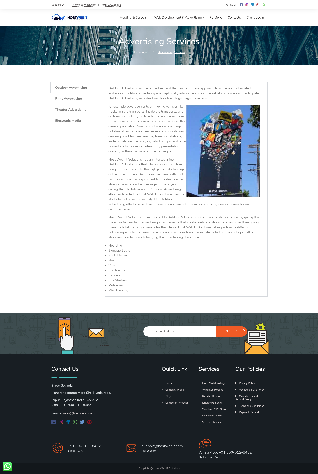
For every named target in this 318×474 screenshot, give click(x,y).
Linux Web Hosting (213, 383)
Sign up (231, 331)
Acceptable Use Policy (251, 389)
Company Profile (174, 389)
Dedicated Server (212, 415)
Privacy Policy (247, 383)
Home (168, 383)
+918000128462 (111, 4)
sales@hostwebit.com (78, 413)
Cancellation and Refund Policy (246, 398)
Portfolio (215, 17)
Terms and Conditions (251, 406)
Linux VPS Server (212, 402)
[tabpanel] (186, 189)
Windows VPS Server (214, 409)
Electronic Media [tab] (68, 120)
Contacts (234, 17)
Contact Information (177, 402)
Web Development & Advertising (178, 17)
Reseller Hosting (211, 396)
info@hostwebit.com (84, 4)
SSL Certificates (211, 422)
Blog (168, 396)
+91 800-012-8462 (84, 445)
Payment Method (249, 412)
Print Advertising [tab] (68, 98)
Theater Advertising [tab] (70, 109)
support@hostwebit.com (162, 445)
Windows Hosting (212, 389)
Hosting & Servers (133, 17)
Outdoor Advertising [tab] (71, 87)
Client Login (255, 17)
